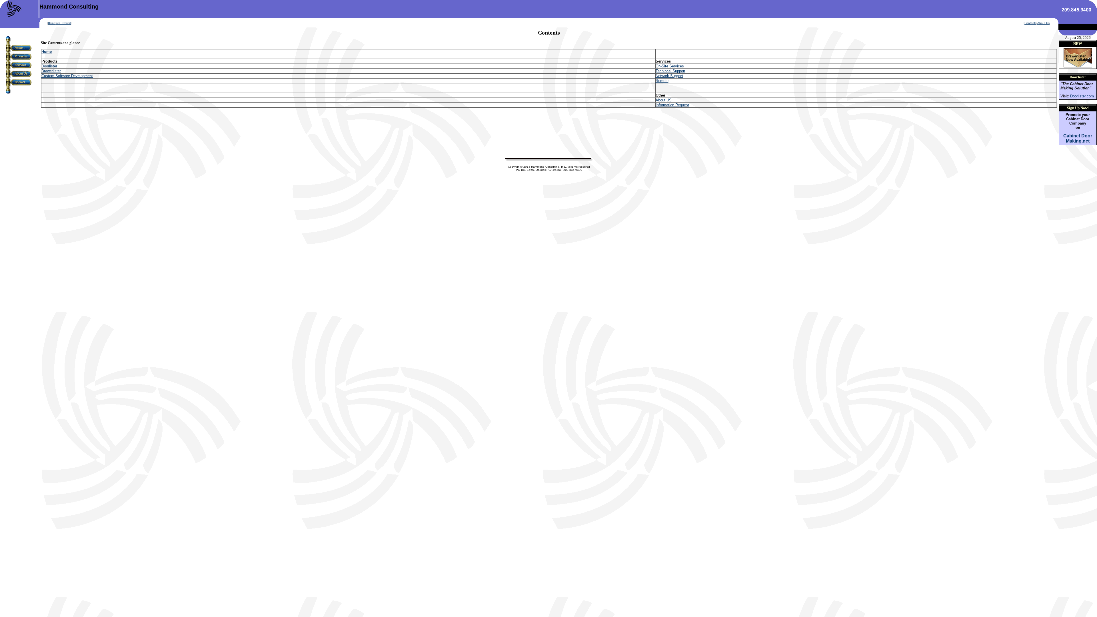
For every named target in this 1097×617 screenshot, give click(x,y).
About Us (1043, 23)
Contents (1030, 23)
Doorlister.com (1082, 96)
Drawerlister (51, 71)
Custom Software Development (67, 76)
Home (51, 23)
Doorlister (49, 66)
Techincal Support (670, 71)
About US (664, 100)
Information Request (672, 105)
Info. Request (63, 23)
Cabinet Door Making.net (1077, 138)
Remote (662, 81)
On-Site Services (670, 66)
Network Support (669, 76)
